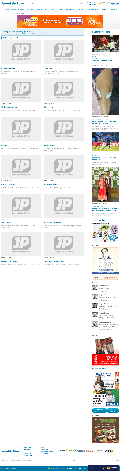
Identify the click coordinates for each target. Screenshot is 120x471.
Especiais (80, 9)
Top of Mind (5, 222)
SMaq (117, 460)
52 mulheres (48, 68)
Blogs (61, 9)
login (93, 2)
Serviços (113, 9)
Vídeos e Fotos (92, 9)
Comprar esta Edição (98, 410)
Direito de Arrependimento (47, 450)
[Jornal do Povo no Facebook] (80, 468)
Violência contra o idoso (10, 107)
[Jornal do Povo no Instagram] (85, 468)
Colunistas (41, 9)
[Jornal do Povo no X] (75, 468)
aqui (33, 33)
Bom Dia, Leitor (11, 38)
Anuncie (27, 449)
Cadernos (70, 9)
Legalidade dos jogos (9, 261)
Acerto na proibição (8, 184)
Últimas (6, 9)
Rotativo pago (49, 145)
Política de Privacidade (28, 454)
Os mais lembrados (8, 68)
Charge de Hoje (98, 220)
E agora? (4, 145)
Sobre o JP (28, 447)
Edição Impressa (18, 9)
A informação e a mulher (52, 222)
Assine (43, 447)
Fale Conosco (45, 454)
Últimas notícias (101, 32)
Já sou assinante (111, 410)
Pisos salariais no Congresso (54, 261)
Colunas (52, 9)
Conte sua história (50, 184)
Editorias (30, 9)
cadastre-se (92, 4)
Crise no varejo (49, 107)
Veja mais (115, 3)
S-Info (74, 460)
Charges (104, 9)
